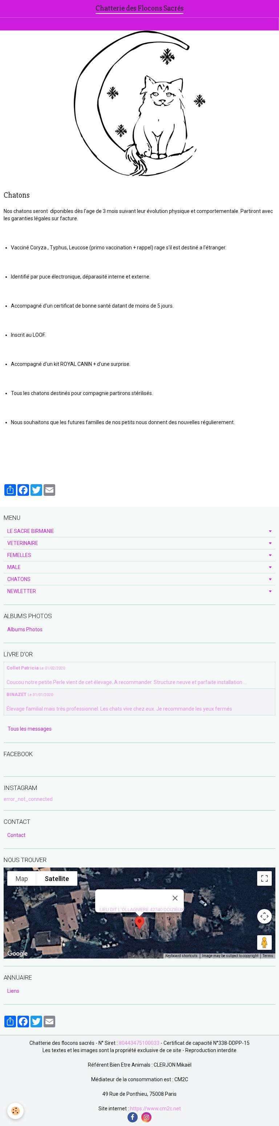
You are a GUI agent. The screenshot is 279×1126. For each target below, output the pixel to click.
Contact (16, 835)
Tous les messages (30, 729)
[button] (139, 923)
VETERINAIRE (22, 543)
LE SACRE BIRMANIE (30, 531)
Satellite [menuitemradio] (57, 878)
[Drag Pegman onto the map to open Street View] (264, 942)
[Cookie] (15, 1111)
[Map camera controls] (264, 916)
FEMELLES (19, 555)
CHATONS (19, 579)
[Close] (175, 898)
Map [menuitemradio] (22, 878)
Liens (13, 991)
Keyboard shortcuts (181, 956)
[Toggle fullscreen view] (264, 878)
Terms (268, 956)
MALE (14, 567)
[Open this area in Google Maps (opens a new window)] (17, 954)
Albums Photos (25, 629)
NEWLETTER (21, 591)
